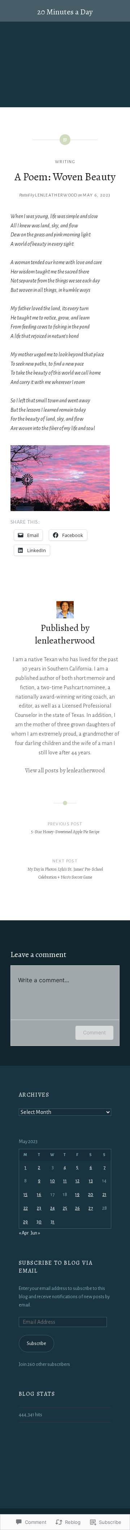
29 (25, 1221)
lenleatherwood (56, 195)
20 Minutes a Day (65, 11)
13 (91, 1180)
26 (77, 1208)
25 (65, 1208)
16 (39, 1194)
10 (52, 1180)
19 (77, 1194)
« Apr (24, 1233)
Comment (94, 1032)
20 (90, 1194)
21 (105, 1194)
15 (25, 1194)
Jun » (35, 1233)
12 (77, 1180)
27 (90, 1208)
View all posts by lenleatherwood (65, 771)
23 (39, 1208)
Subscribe (36, 1343)
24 (52, 1208)
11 (65, 1180)
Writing (65, 161)
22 (25, 1208)
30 (39, 1221)
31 (53, 1221)
